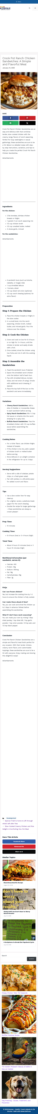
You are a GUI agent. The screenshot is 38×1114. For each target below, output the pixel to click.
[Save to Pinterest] (27, 118)
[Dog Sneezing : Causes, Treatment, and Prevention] (19, 1085)
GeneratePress (26, 1111)
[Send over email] (10, 123)
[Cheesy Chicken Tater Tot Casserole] (19, 978)
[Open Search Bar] (29, 8)
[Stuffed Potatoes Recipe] (19, 1014)
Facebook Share (19, 841)
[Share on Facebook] (10, 118)
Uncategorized (11, 818)
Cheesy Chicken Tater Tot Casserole (14, 993)
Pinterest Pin (19, 846)
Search (4, 955)
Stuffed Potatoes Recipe (10, 1035)
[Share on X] (27, 123)
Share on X (19, 851)
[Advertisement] (19, 32)
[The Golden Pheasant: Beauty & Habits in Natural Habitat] (19, 1051)
